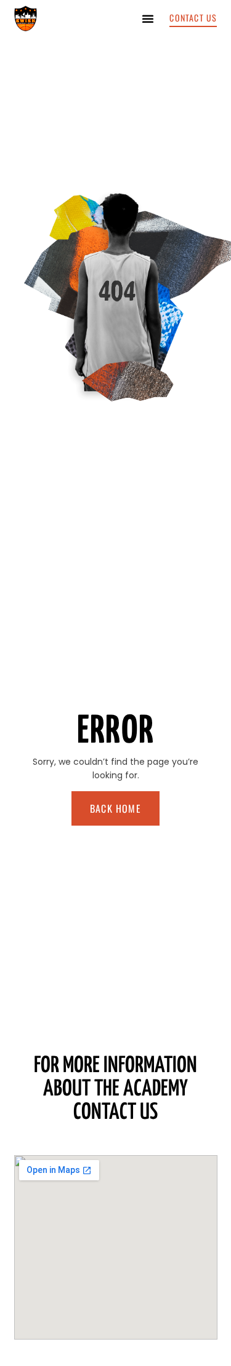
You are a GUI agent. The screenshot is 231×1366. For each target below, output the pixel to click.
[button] (148, 18)
